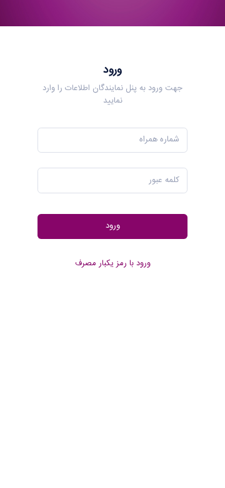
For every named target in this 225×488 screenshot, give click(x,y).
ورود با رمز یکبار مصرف (113, 263)
